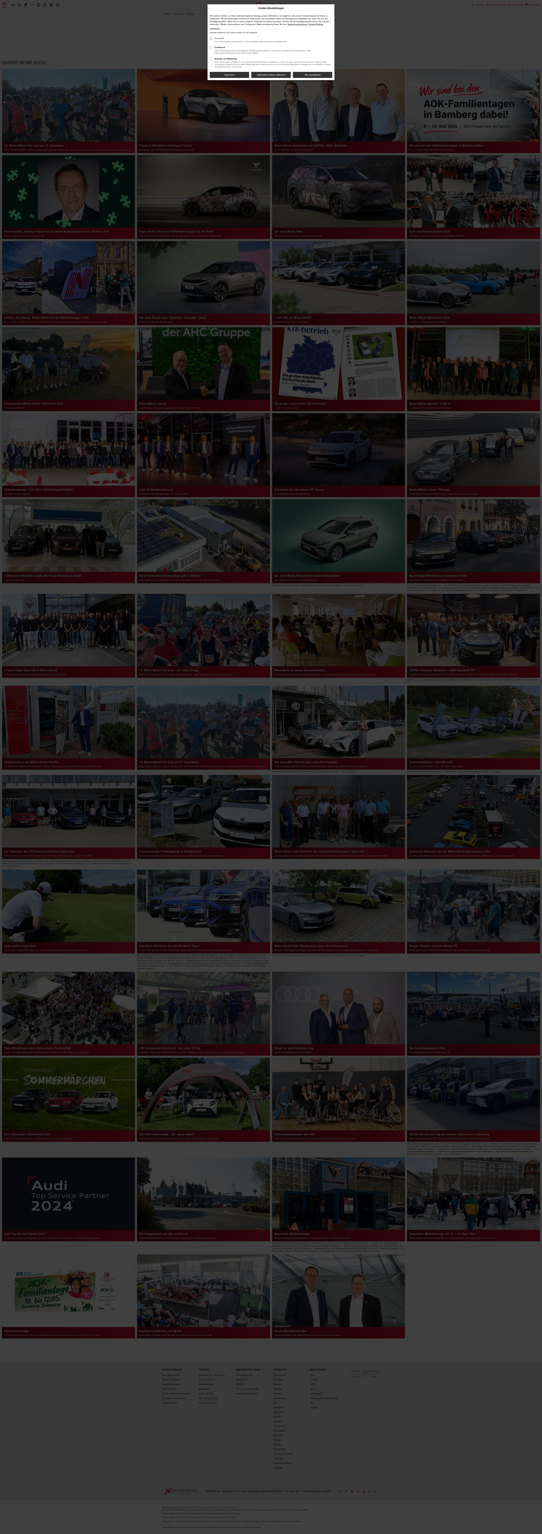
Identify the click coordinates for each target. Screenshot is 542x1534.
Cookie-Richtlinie (315, 24)
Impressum (215, 28)
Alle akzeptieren (312, 75)
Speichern (229, 75)
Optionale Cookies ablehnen (271, 75)
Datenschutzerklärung (297, 24)
